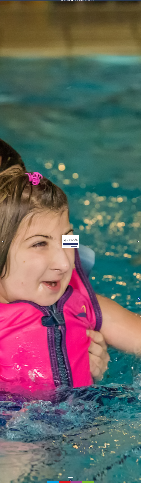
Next (138, 241)
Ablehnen (67, 246)
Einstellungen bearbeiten (74, 246)
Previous (3, 241)
